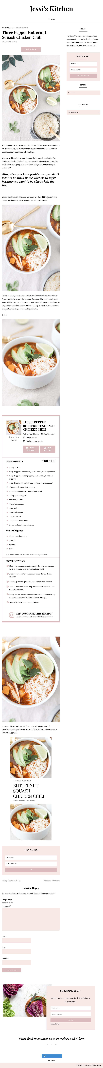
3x (53, 460)
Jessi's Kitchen (51, 8)
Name (4, 936)
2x (49, 460)
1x (45, 460)
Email (4, 947)
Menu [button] (53, 19)
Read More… (91, 46)
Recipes (14, 41)
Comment (6, 906)
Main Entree (6, 41)
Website (5, 958)
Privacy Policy (54, 1024)
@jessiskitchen (23, 617)
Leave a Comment (22, 27)
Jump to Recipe (31, 49)
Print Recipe (31, 449)
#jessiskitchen (48, 617)
